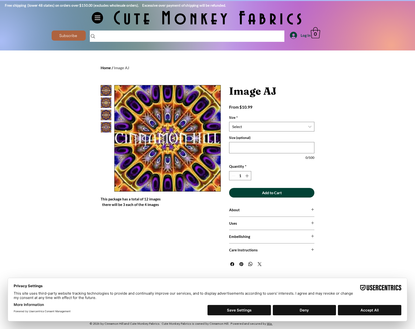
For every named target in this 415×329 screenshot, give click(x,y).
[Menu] (97, 18)
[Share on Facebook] (232, 264)
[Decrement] (233, 175)
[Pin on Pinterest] (241, 264)
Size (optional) (239, 138)
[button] (315, 32)
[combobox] (271, 127)
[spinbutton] (240, 175)
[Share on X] (259, 264)
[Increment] (247, 175)
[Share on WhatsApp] (250, 264)
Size (233, 117)
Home (106, 67)
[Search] (187, 36)
